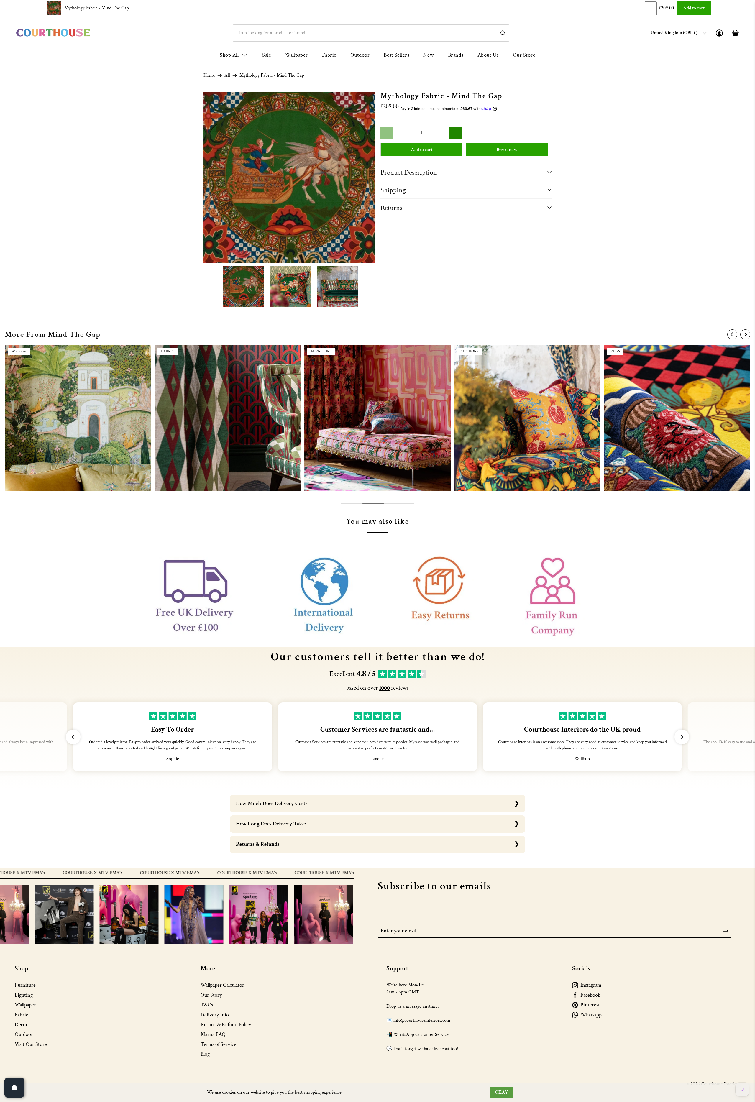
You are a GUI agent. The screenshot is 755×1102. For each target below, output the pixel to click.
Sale (266, 55)
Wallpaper (296, 55)
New (428, 55)
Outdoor (360, 55)
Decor (21, 1024)
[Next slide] (745, 334)
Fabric (329, 55)
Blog (205, 1054)
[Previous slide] (732, 334)
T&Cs (207, 1004)
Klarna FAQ (213, 1034)
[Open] (14, 1088)
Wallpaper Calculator (222, 985)
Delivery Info (215, 1014)
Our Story (211, 995)
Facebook (590, 995)
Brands (455, 55)
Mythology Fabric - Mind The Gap (96, 8)
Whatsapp (591, 1014)
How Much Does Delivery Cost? (271, 803)
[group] (78, 418)
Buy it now (507, 150)
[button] (73, 737)
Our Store (524, 55)
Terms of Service (218, 1044)
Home (209, 75)
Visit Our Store (31, 1044)
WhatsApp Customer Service (421, 1035)
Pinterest (590, 1004)
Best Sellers (396, 55)
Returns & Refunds (258, 844)
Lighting (24, 995)
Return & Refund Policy (226, 1024)
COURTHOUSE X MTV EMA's (41, 873)
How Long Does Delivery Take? (271, 823)
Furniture (25, 985)
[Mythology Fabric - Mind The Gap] (289, 177)
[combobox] (371, 33)
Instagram (590, 985)
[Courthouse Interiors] (53, 33)
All (227, 75)
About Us (488, 55)
